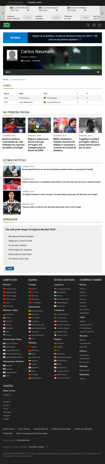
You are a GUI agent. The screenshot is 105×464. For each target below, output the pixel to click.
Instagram (7, 402)
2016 (6, 98)
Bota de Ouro (85, 362)
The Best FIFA (85, 359)
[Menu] (99, 25)
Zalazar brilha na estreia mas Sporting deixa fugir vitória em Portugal (51, 207)
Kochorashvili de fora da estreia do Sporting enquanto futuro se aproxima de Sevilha (57, 169)
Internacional (84, 309)
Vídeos (82, 379)
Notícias (83, 340)
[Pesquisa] (88, 25)
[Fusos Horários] (94, 25)
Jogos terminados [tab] (15, 2)
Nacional (83, 306)
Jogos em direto (86, 325)
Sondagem (10, 219)
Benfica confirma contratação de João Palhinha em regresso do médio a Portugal (13, 143)
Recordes (83, 347)
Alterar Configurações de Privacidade (31, 433)
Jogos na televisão (87, 332)
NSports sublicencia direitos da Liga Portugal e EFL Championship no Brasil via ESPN (38, 145)
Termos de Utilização (83, 429)
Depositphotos (24, 440)
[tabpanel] (52, 13)
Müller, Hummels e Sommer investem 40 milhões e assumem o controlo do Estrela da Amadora (64, 145)
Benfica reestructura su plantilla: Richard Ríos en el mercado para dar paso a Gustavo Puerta (61, 182)
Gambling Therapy (36, 447)
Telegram (6, 415)
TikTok (5, 409)
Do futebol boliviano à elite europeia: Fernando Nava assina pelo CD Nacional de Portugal (59, 194)
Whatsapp (7, 412)
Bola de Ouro (84, 355)
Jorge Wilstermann (26, 102)
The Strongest (24, 98)
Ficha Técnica (24, 429)
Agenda (82, 321)
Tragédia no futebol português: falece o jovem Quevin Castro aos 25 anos (89, 143)
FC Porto (83, 296)
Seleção (83, 303)
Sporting (83, 299)
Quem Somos (9, 429)
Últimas (82, 289)
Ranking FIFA (84, 370)
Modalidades (84, 313)
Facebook (7, 395)
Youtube (6, 405)
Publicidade (8, 433)
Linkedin (6, 419)
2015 (6, 102)
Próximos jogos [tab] (35, 2)
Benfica (82, 292)
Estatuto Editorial (41, 429)
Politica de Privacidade (61, 429)
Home (5, 80)
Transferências (85, 343)
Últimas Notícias (14, 160)
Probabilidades (85, 328)
